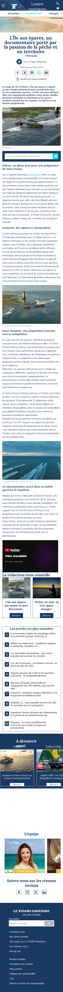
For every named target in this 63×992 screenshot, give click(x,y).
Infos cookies (15, 969)
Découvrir (17, 784)
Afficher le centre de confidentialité (26, 983)
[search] (57, 3)
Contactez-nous (17, 931)
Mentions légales (17, 959)
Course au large (53, 746)
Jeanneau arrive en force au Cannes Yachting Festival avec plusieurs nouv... (17, 778)
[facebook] (19, 892)
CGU (11, 978)
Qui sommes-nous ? (19, 946)
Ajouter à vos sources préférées (33, 79)
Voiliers (17, 746)
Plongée (54, 13)
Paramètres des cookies (21, 964)
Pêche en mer (34, 13)
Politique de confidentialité (22, 973)
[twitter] (35, 892)
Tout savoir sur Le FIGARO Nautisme (27, 941)
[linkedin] (44, 892)
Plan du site (15, 951)
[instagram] (27, 892)
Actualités (14, 13)
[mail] (58, 8)
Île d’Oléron (35, 174)
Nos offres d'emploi (18, 936)
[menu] (3, 5)
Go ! (49, 923)
